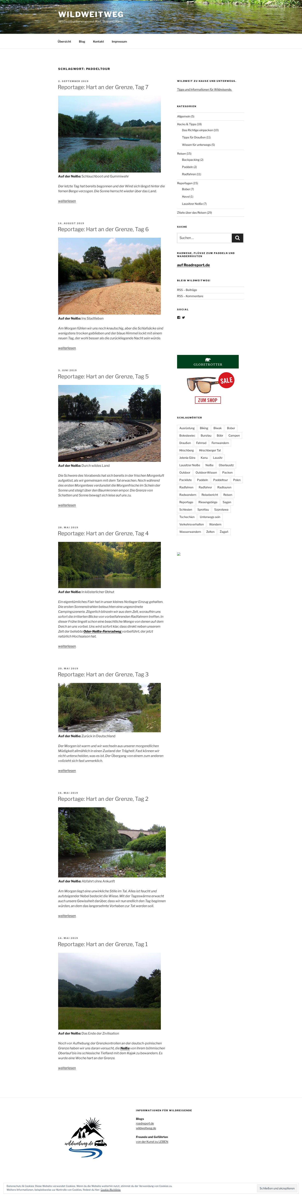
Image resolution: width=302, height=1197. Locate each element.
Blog (82, 41)
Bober (186, 189)
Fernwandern (220, 443)
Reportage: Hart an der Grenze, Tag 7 (103, 87)
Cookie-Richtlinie (111, 1189)
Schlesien (185, 509)
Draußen (185, 443)
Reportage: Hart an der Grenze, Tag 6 (103, 229)
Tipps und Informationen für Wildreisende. (204, 89)
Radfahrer (205, 487)
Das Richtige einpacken (197, 130)
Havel (186, 196)
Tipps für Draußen (194, 137)
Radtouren (224, 487)
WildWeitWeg (91, 14)
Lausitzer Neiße (192, 203)
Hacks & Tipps (186, 124)
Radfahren (189, 174)
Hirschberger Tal (210, 450)
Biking (204, 428)
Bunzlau (206, 435)
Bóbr (220, 435)
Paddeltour (220, 480)
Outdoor (184, 472)
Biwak (217, 428)
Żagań (224, 531)
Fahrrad (201, 443)
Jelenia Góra (187, 457)
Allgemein (183, 116)
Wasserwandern (190, 531)
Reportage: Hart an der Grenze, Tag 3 (103, 674)
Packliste (185, 480)
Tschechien (187, 517)
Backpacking (190, 159)
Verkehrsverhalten (191, 524)
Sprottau (203, 509)
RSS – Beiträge (187, 290)
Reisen (181, 153)
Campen (234, 435)
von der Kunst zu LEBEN (152, 1141)
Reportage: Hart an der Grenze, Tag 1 (103, 944)
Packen (227, 472)
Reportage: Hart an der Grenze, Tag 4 (103, 533)
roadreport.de (145, 1123)
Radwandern (187, 494)
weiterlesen (67, 201)
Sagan (227, 502)
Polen (237, 480)
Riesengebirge (207, 502)
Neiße (209, 465)
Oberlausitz (226, 465)
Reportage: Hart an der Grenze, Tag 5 (103, 376)
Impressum (119, 41)
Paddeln (187, 167)
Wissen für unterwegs (196, 144)
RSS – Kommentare (190, 296)
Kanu (204, 457)
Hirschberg (186, 450)
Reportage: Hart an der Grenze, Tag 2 (103, 799)
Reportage (186, 502)
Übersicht (64, 41)
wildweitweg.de (146, 1128)
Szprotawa (221, 509)
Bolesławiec (187, 435)
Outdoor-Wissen (206, 472)
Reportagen (184, 183)
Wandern (215, 524)
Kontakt (98, 41)
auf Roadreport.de (193, 265)
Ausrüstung (187, 428)
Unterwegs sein (210, 517)
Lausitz (217, 457)
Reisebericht (210, 494)
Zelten (210, 531)
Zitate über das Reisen (191, 212)
